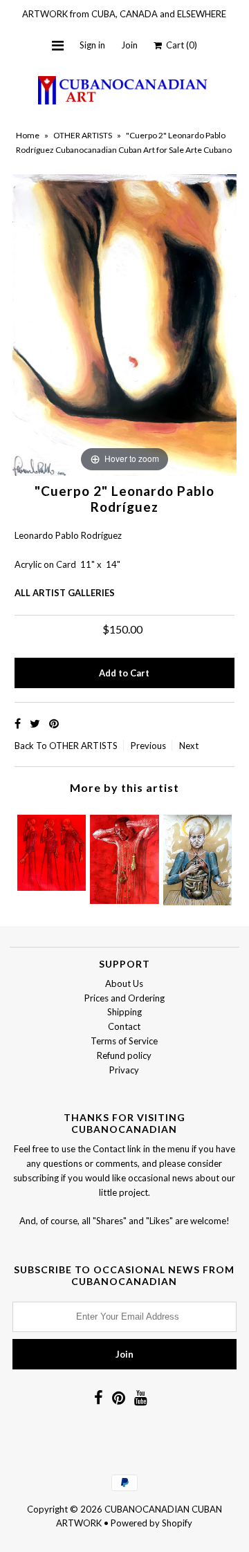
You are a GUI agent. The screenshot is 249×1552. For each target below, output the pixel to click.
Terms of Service (124, 1040)
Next (189, 745)
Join (129, 44)
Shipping (124, 1011)
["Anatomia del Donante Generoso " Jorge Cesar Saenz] (197, 856)
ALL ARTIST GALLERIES (65, 592)
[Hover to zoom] (124, 324)
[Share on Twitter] (36, 723)
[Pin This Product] (54, 723)
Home (27, 135)
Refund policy (124, 1055)
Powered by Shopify (151, 1522)
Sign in (92, 44)
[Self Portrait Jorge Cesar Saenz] (124, 856)
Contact (124, 1026)
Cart (179, 44)
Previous (148, 745)
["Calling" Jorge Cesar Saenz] (51, 849)
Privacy (124, 1069)
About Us (124, 983)
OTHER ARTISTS (82, 135)
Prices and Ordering (124, 998)
